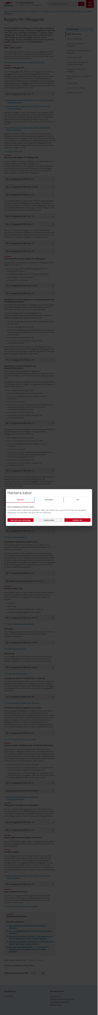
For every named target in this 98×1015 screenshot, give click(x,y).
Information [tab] (49, 500)
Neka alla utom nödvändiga (21, 520)
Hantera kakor (49, 520)
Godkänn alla (77, 520)
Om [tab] (77, 500)
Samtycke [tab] (20, 500)
